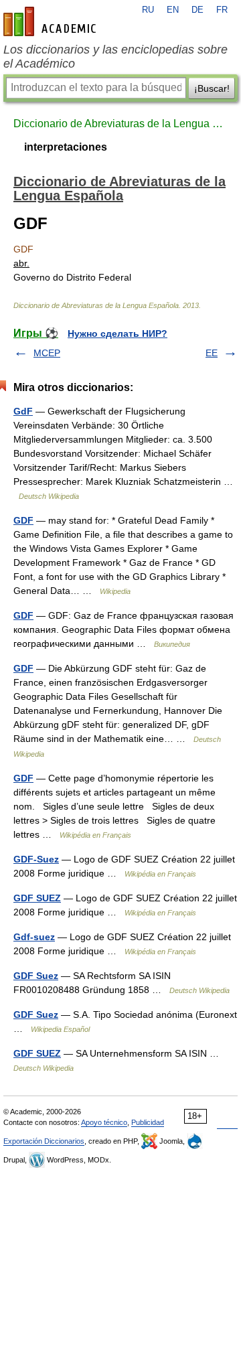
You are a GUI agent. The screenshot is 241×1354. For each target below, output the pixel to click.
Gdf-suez (34, 936)
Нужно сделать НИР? (117, 333)
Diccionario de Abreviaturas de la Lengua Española (120, 123)
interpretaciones (65, 147)
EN (173, 10)
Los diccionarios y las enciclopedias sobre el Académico (115, 56)
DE (197, 10)
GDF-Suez (36, 859)
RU (148, 10)
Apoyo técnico (104, 1122)
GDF (23, 520)
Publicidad (147, 1122)
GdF (23, 411)
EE (212, 353)
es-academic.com (51, 21)
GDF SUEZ (37, 898)
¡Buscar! (212, 88)
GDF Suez (35, 975)
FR (222, 10)
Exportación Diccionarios (43, 1141)
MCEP (46, 353)
